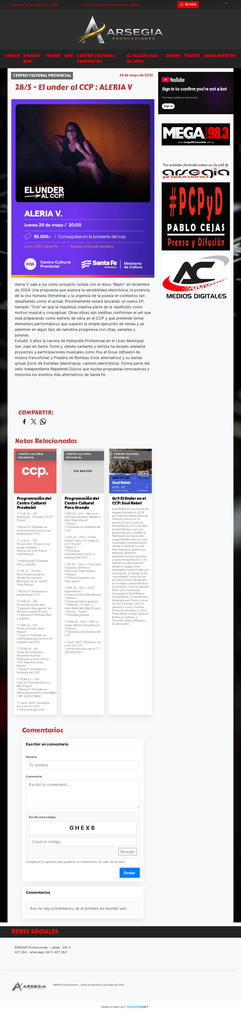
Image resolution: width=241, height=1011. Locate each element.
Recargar (127, 852)
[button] (173, 5)
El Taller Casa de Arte (142, 58)
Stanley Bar (31, 58)
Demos (173, 56)
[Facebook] (211, 5)
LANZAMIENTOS (219, 56)
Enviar (129, 872)
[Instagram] (219, 5)
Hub (68, 56)
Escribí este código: (42, 817)
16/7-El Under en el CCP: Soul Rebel (129, 500)
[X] (203, 5)
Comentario (34, 776)
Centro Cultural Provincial (96, 58)
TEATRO (192, 56)
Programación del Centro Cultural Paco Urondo (81, 503)
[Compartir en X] (33, 422)
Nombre (31, 757)
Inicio (13, 56)
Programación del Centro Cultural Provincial (34, 503)
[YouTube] (228, 5)
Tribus (53, 56)
